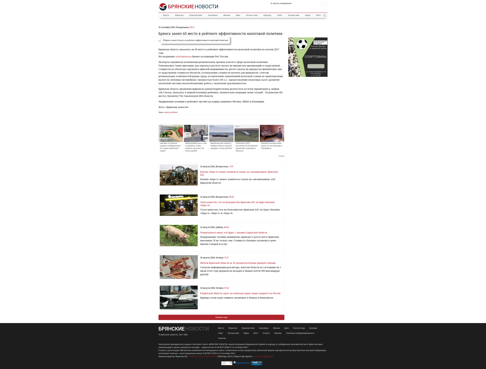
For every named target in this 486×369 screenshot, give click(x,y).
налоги (167, 112)
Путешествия (293, 15)
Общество (179, 15)
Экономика (213, 15)
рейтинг (174, 112)
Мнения (226, 15)
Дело (238, 15)
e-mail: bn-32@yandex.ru (263, 356)
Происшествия (195, 15)
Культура (267, 15)
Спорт (279, 15)
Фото (256, 333)
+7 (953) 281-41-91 (195, 356)
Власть (166, 15)
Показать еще (221, 317)
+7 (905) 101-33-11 (210, 356)
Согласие (222, 338)
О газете (266, 333)
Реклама (278, 333)
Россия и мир (252, 15)
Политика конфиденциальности (300, 333)
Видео (307, 15)
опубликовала (183, 56)
